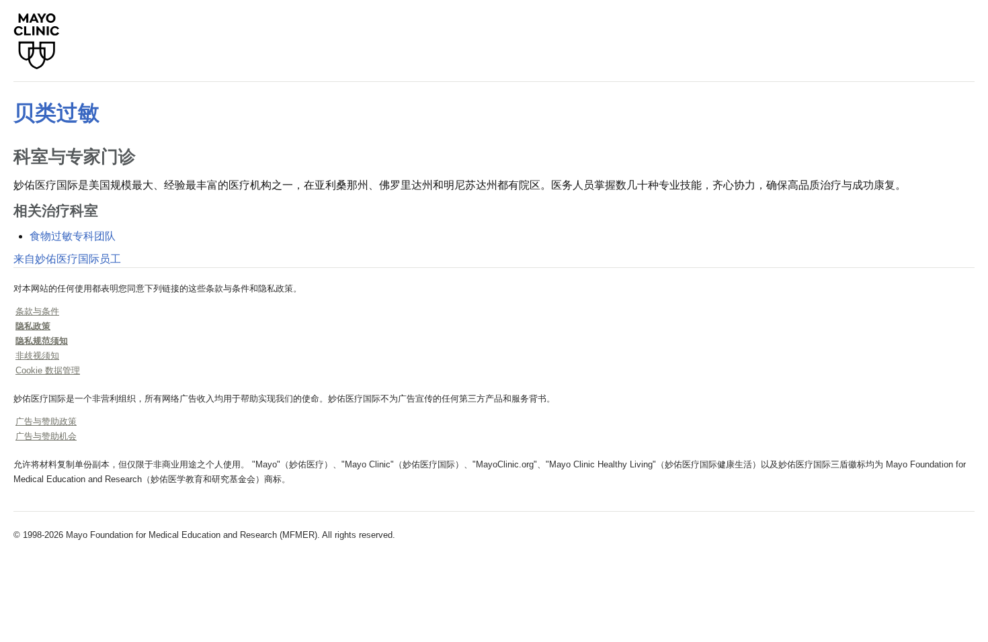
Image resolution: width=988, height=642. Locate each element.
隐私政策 (32, 326)
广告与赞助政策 (46, 421)
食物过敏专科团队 (73, 236)
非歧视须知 (37, 356)
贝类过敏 (56, 113)
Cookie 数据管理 (47, 370)
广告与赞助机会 (46, 436)
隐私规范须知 (41, 341)
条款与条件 (37, 311)
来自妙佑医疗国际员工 (67, 259)
